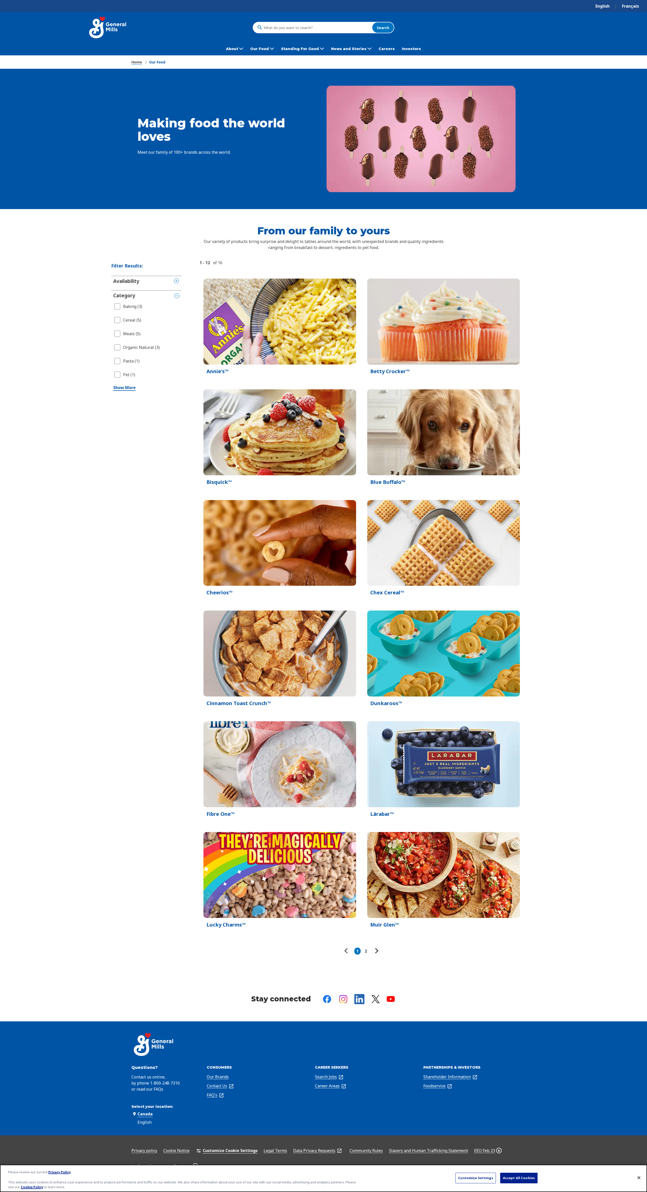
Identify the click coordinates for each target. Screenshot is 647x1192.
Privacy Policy (59, 1172)
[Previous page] (347, 951)
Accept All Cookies (519, 1178)
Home (136, 62)
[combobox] (317, 28)
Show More (124, 387)
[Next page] (376, 951)
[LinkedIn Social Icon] (359, 999)
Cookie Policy (32, 1186)
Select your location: (152, 1106)
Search (383, 27)
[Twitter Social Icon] (375, 999)
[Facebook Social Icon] (327, 999)
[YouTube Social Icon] (391, 999)
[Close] (638, 1177)
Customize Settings (475, 1178)
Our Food (157, 62)
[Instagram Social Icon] (343, 999)
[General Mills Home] (108, 27)
